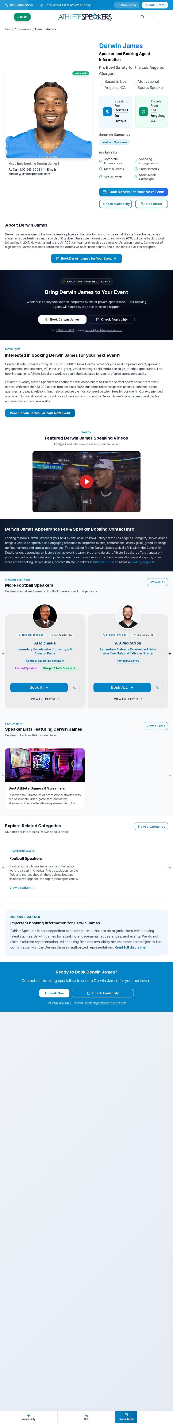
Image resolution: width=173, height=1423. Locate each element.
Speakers (24, 29)
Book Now (159, 6)
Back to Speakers (21, 7)
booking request (142, 562)
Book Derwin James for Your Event (86, 258)
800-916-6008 (65, 330)
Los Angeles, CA (158, 115)
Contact (22, 16)
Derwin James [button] (121, 46)
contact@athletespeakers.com (104, 330)
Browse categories (151, 826)
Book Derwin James (65, 319)
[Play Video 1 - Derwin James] (86, 481)
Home (9, 29)
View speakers (20, 887)
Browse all (157, 582)
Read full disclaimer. (131, 947)
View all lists (155, 726)
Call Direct (154, 204)
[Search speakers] (142, 17)
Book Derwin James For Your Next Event (40, 413)
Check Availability (131, 6)
